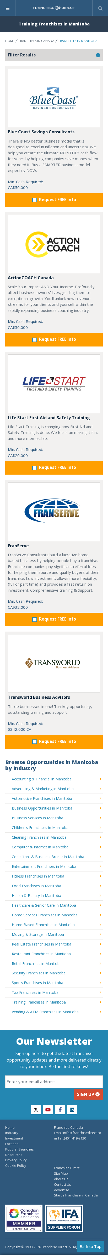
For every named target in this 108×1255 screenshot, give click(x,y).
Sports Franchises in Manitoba (37, 982)
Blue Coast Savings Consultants (41, 132)
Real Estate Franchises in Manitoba (41, 944)
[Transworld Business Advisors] (54, 663)
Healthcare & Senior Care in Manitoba (44, 905)
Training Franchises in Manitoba (39, 1002)
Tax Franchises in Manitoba (35, 992)
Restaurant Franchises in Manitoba (41, 953)
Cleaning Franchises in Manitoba (39, 837)
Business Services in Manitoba (37, 817)
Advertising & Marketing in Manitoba (43, 788)
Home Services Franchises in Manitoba (45, 914)
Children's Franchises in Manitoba (40, 827)
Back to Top (90, 1246)
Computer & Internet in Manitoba (40, 846)
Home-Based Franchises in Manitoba (43, 924)
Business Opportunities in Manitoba (42, 808)
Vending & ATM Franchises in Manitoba (45, 1011)
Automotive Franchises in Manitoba (42, 798)
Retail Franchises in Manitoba (37, 963)
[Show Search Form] (100, 8)
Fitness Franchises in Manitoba (38, 876)
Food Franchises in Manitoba (36, 885)
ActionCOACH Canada (31, 278)
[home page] (54, 8)
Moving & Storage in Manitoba (38, 934)
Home (9, 41)
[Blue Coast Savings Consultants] (54, 98)
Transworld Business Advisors (39, 697)
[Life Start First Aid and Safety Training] (54, 384)
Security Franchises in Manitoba (39, 972)
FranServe (18, 546)
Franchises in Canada (36, 41)
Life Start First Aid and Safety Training (49, 418)
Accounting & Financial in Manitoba (42, 778)
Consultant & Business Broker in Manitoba (48, 856)
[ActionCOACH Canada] (54, 244)
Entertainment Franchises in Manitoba (44, 866)
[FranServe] (54, 512)
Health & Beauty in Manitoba (36, 895)
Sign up (85, 1094)
